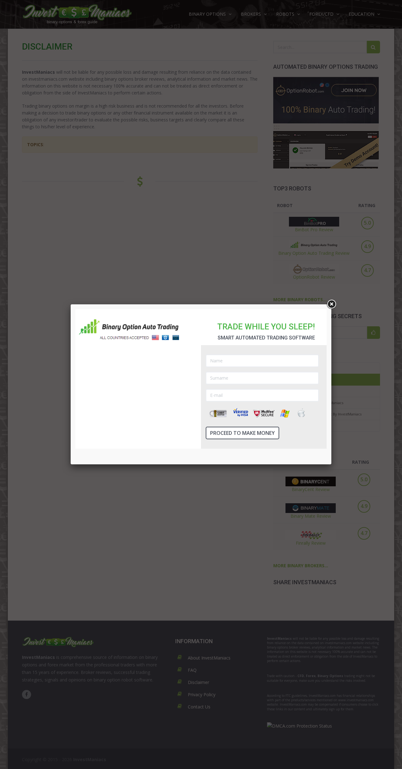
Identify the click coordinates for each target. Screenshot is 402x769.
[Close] (331, 304)
